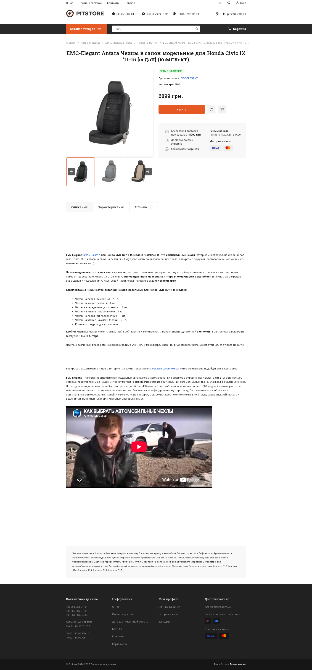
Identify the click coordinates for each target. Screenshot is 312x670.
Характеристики (111, 207)
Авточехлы (128, 561)
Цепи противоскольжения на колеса (155, 557)
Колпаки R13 (220, 566)
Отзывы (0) (143, 207)
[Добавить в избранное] (211, 109)
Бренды (117, 629)
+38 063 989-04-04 (76, 615)
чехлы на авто (91, 254)
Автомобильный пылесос (156, 566)
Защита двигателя (83, 553)
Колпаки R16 (100, 570)
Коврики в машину (127, 553)
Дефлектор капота (187, 553)
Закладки (164, 621)
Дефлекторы (206, 553)
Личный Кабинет (169, 606)
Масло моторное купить (107, 561)
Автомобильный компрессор (125, 566)
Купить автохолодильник (96, 557)
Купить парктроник (123, 557)
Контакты (118, 636)
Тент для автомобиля (178, 561)
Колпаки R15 (84, 570)
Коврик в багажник (105, 553)
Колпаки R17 (115, 570)
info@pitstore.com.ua (218, 606)
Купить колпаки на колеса (150, 561)
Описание (79, 207)
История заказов (169, 614)
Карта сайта (119, 644)
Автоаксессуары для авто (205, 557)
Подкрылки (183, 557)
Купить (181, 109)
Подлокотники (180, 566)
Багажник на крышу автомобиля (157, 553)
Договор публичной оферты (130, 621)
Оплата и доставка (123, 614)
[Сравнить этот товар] (222, 109)
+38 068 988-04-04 (76, 606)
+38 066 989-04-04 (76, 610)
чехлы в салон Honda (165, 368)
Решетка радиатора (200, 566)
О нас (115, 606)
